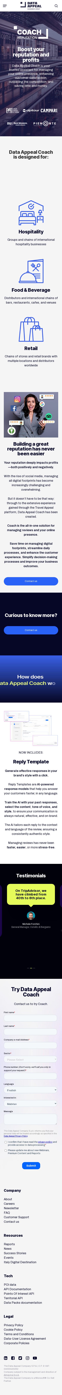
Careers (9, 1203)
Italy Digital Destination (20, 1262)
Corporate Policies (16, 1343)
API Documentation (17, 1289)
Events (9, 1257)
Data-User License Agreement (25, 1338)
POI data (10, 1284)
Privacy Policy (13, 1325)
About (8, 1199)
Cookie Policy (13, 1329)
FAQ (7, 1212)
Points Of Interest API (19, 1293)
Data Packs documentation (23, 1302)
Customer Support (16, 1217)
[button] (5, 5)
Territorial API (13, 1298)
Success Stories (15, 1253)
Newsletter (11, 1208)
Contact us (11, 1221)
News (8, 1248)
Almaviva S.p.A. (11, 1375)
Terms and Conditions (19, 1334)
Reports (9, 1244)
